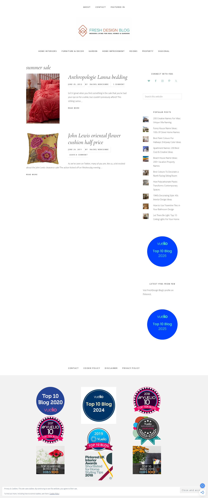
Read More (74, 108)
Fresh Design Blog (104, 29)
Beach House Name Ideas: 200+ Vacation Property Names (165, 162)
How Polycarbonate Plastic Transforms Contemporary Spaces (165, 185)
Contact (73, 368)
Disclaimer (111, 368)
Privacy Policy (131, 368)
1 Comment (119, 84)
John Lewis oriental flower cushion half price (94, 139)
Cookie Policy (91, 368)
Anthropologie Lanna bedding (97, 77)
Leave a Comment (78, 155)
